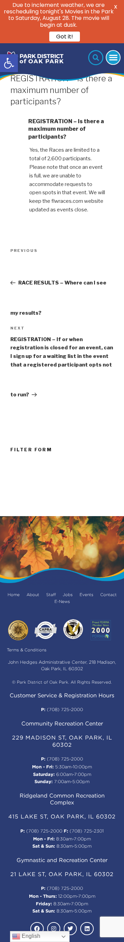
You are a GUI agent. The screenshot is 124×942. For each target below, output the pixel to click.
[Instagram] (53, 928)
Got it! (64, 36)
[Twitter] (70, 928)
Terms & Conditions (26, 650)
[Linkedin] (86, 928)
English (30, 936)
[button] (9, 63)
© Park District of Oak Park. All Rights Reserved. (62, 682)
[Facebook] (36, 928)
